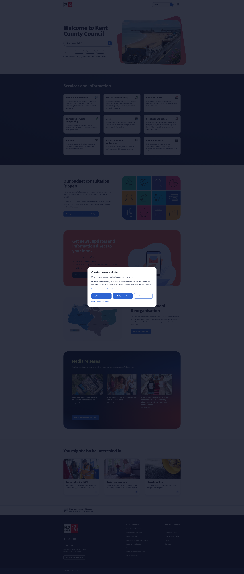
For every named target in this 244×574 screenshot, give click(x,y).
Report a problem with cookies (100, 302)
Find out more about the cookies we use (106, 289)
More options (143, 296)
